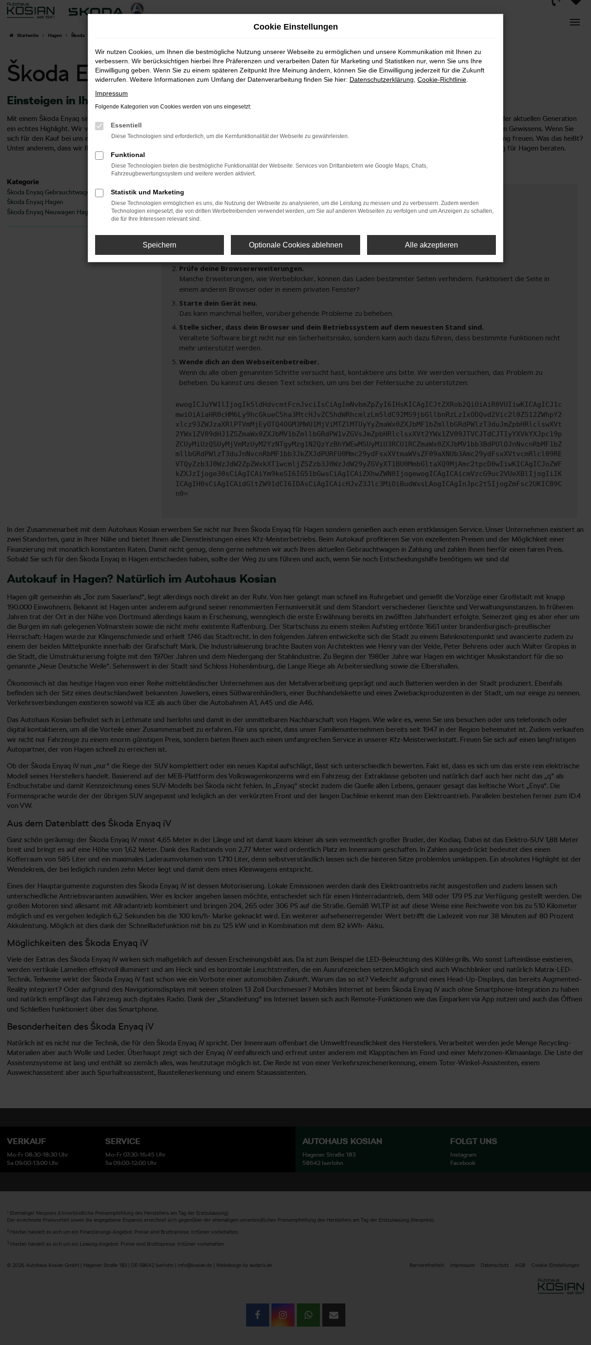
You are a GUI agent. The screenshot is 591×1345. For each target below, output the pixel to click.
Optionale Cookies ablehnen (296, 245)
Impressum (111, 93)
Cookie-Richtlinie (441, 79)
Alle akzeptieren (431, 245)
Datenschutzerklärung (382, 79)
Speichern (159, 245)
